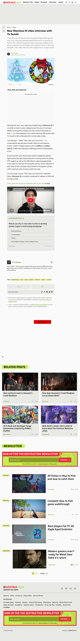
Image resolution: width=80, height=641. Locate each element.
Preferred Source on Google (38, 304)
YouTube (43, 279)
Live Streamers (15, 234)
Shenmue (31, 279)
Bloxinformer (67, 605)
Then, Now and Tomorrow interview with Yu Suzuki (25, 183)
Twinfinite (18, 602)
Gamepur (25, 602)
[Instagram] (51, 262)
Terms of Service (43, 464)
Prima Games (47, 602)
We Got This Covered (65, 602)
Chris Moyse (14, 53)
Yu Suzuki (49, 279)
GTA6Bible (6, 607)
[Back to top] (2, 357)
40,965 (42, 573)
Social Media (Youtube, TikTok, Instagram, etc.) (24, 241)
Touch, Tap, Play (49, 605)
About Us (6, 595)
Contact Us (18, 595)
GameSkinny (18, 605)
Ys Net (13, 133)
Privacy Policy (53, 464)
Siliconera (55, 602)
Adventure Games (15, 279)
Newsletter (28, 2)
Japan (14, 27)
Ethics (12, 595)
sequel (26, 279)
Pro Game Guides (8, 602)
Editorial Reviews (16, 231)
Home (9, 27)
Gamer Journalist (8, 605)
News (37, 2)
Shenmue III (37, 279)
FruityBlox (59, 605)
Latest (60, 2)
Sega (22, 279)
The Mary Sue (39, 605)
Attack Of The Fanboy (35, 602)
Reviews (44, 2)
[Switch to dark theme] (72, 2)
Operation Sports (29, 605)
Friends (13, 238)
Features (52, 2)
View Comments (42, 322)
